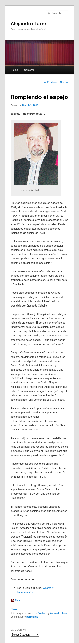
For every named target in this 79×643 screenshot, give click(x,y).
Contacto (29, 69)
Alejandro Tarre (28, 23)
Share (18, 600)
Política (42, 613)
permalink (32, 617)
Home (14, 69)
